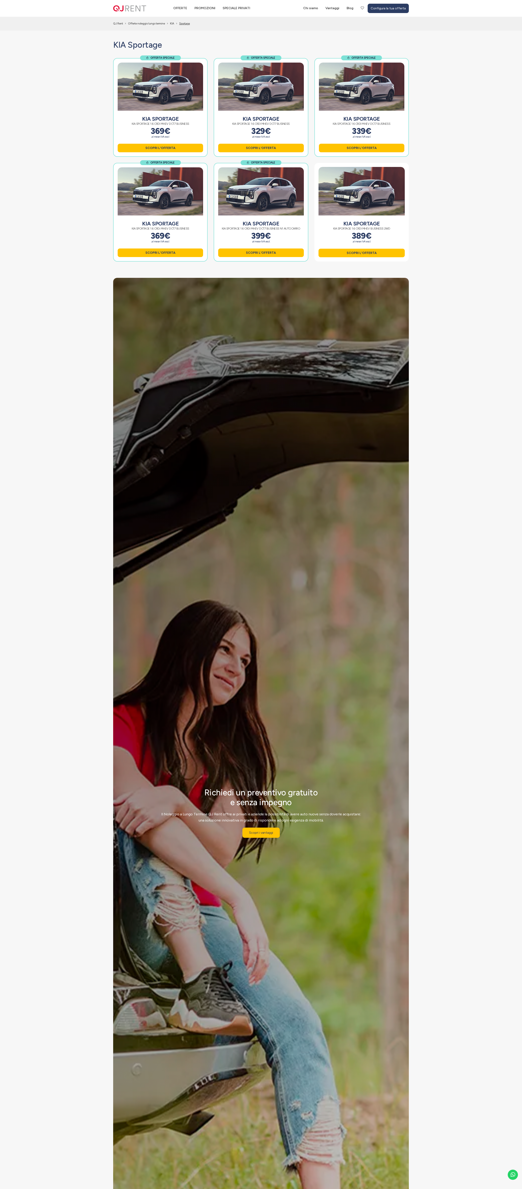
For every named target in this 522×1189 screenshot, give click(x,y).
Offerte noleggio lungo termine (146, 23)
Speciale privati (236, 8)
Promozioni (205, 8)
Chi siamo (310, 8)
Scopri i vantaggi (261, 833)
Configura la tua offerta (388, 8)
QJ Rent (118, 23)
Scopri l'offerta (160, 148)
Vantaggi (332, 8)
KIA (172, 23)
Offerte (180, 8)
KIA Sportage (160, 119)
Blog (350, 8)
